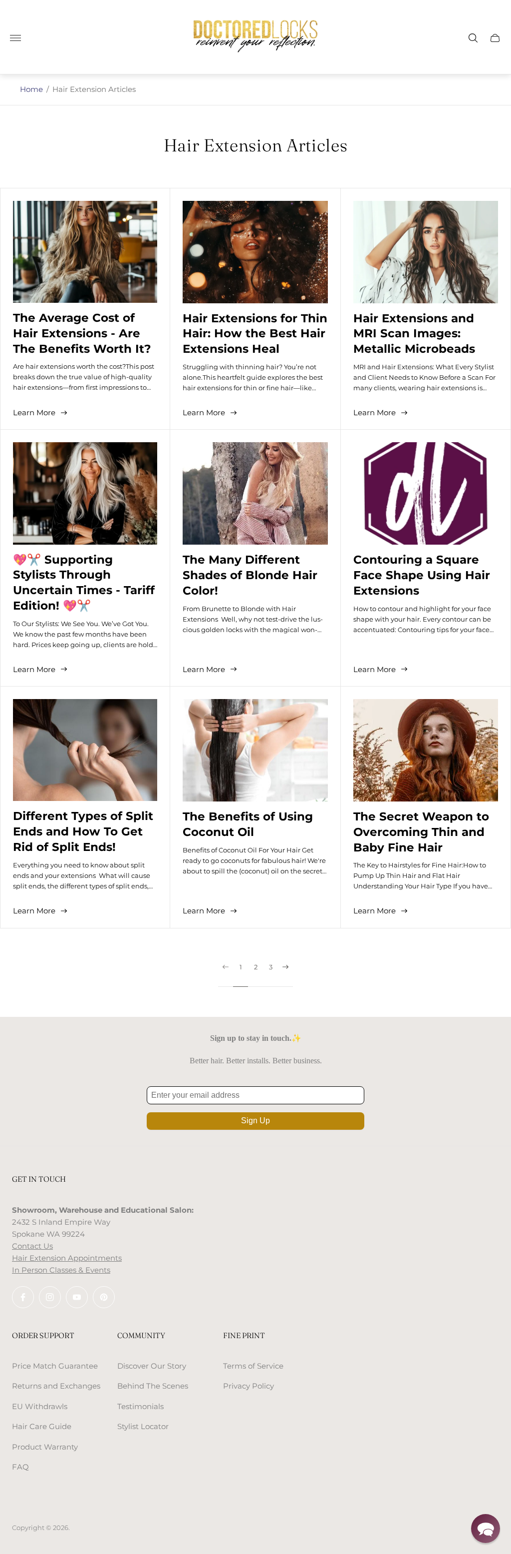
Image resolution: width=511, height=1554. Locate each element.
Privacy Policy (248, 1386)
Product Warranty (45, 1447)
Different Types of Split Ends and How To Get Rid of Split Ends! (83, 831)
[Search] (473, 38)
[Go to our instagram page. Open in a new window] (50, 1297)
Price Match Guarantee (55, 1366)
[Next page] (285, 975)
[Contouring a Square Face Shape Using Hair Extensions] (425, 493)
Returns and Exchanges (56, 1386)
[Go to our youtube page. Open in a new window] (77, 1297)
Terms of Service (253, 1366)
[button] (485, 1528)
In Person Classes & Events (61, 1270)
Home (31, 89)
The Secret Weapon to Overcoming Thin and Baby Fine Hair (421, 831)
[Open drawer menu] (15, 38)
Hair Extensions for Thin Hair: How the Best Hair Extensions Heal (255, 333)
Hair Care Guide (41, 1426)
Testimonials (140, 1406)
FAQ (20, 1467)
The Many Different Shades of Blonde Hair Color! (250, 575)
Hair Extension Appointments (67, 1258)
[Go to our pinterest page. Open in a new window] (104, 1297)
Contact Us (32, 1246)
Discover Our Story (151, 1366)
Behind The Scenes (152, 1386)
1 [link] (241, 967)
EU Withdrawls (39, 1406)
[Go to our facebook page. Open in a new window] (23, 1297)
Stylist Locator (143, 1426)
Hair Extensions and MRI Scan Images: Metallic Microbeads (414, 333)
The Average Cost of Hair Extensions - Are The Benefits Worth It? (82, 333)
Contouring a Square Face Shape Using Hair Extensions (421, 575)
